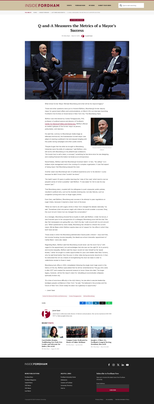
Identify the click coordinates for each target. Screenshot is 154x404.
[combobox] (131, 5)
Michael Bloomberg (89, 296)
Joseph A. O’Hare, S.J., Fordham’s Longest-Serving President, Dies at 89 (101, 342)
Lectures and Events (77, 20)
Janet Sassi (89, 36)
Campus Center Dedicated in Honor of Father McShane (76, 341)
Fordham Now (80, 5)
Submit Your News (104, 5)
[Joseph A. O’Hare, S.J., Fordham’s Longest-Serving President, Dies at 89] (101, 332)
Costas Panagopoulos (75, 296)
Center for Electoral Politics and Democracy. (60, 124)
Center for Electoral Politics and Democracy (55, 296)
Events (69, 5)
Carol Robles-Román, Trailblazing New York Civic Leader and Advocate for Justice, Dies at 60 (52, 343)
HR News (92, 5)
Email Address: (101, 383)
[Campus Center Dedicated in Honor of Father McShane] (77, 332)
